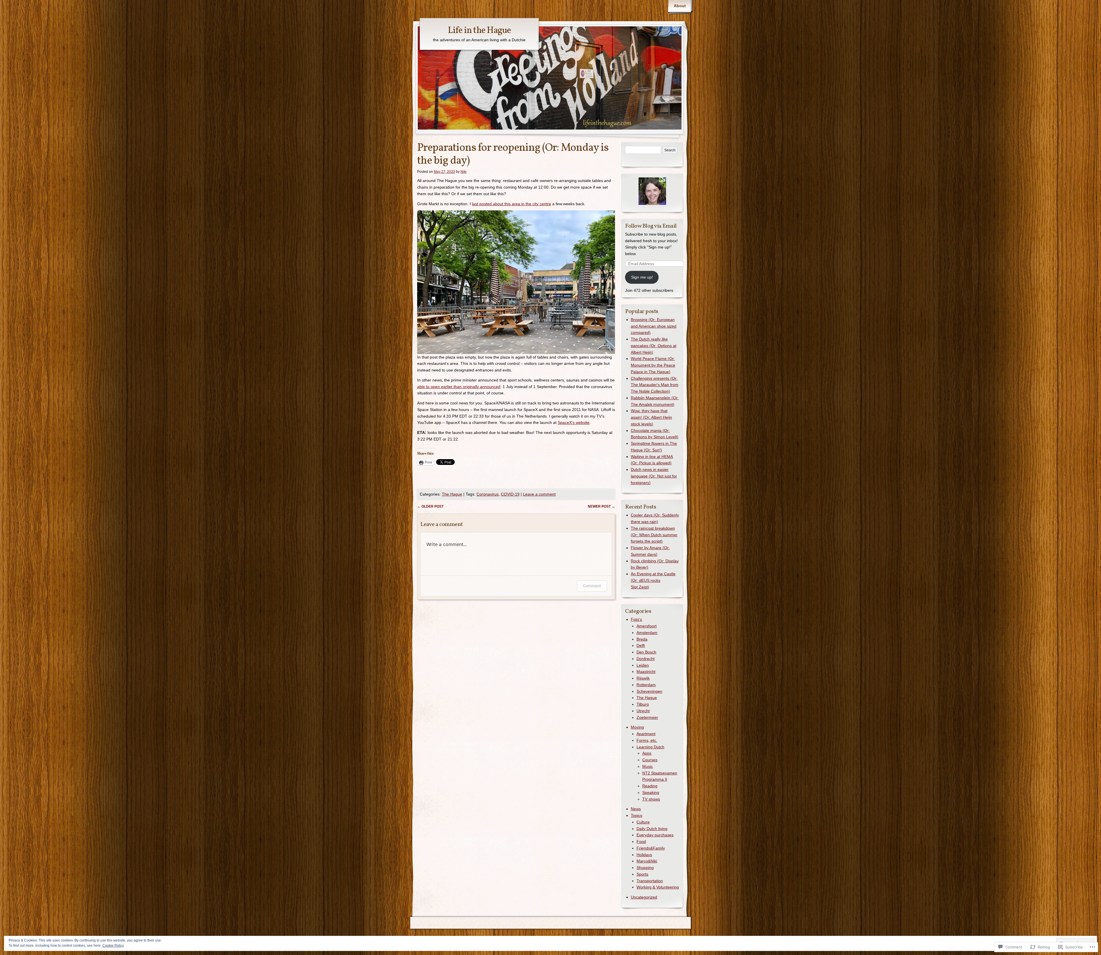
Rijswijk (643, 678)
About (680, 5)
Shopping (645, 867)
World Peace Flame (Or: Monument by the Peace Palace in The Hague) (653, 365)
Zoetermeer (647, 717)
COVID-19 (510, 494)
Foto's (636, 619)
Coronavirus (488, 494)
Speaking (650, 792)
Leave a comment (539, 494)
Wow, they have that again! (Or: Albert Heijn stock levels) (651, 417)
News (636, 809)
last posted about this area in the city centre (511, 203)
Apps (646, 753)
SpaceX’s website (573, 422)
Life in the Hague (479, 30)
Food (641, 841)
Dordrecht (646, 658)
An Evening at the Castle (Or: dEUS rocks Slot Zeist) (653, 580)
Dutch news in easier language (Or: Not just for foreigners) (654, 476)
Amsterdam (647, 632)
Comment (592, 585)
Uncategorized (644, 897)
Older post (430, 506)
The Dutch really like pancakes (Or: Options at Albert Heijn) (653, 346)
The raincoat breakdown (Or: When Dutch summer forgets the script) (654, 535)
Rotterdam (646, 684)
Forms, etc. (647, 740)
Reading (649, 786)
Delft (641, 645)
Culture (643, 822)
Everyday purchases (655, 835)
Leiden (643, 665)
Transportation (650, 880)
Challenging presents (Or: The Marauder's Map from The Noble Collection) (654, 385)
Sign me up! (642, 277)
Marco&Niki (647, 861)
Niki (463, 172)
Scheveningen (649, 691)
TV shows (651, 799)
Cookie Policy (113, 946)
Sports (642, 874)
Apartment (646, 733)
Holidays (644, 854)
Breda (642, 639)
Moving (637, 727)
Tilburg (643, 704)
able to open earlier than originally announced (458, 386)
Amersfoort (647, 626)
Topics (636, 815)
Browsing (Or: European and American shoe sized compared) (653, 326)
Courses (649, 760)
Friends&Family (651, 848)
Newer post (601, 506)
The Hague (452, 494)
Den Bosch (646, 652)
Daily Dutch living (652, 828)
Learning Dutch (650, 747)
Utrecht (643, 711)
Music (647, 766)
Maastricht (646, 671)
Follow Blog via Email (651, 226)
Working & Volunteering (658, 887)
